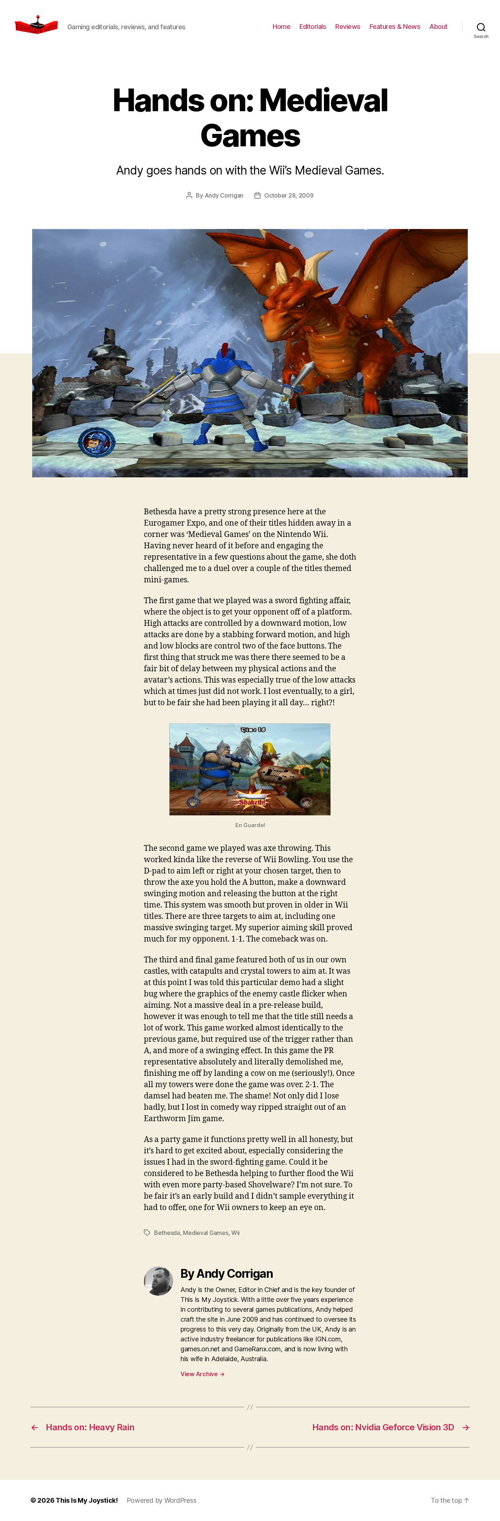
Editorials (312, 26)
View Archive (202, 1374)
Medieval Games (205, 1232)
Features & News (395, 26)
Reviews (348, 26)
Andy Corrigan (224, 195)
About (438, 26)
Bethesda (167, 1232)
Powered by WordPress (162, 1500)
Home (281, 26)
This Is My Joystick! (87, 1500)
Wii (235, 1232)
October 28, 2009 (289, 195)
